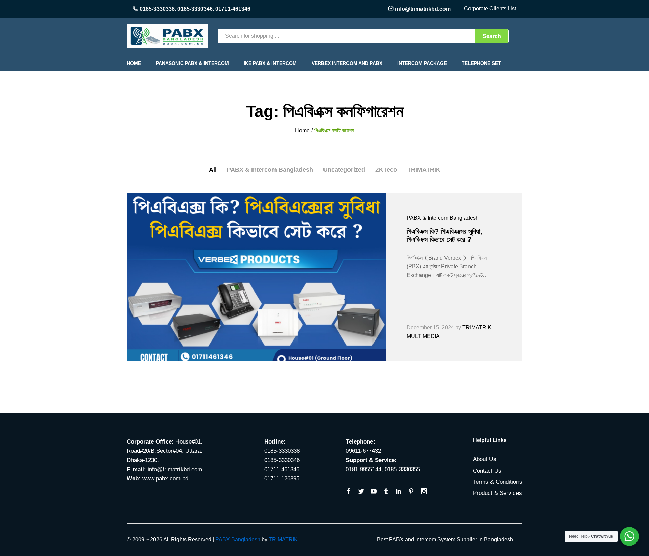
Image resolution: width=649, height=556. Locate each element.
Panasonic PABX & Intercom (192, 63)
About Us (484, 459)
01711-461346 (232, 9)
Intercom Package (422, 63)
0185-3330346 (195, 9)
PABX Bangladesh (237, 539)
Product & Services (497, 493)
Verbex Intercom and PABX (347, 63)
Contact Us (487, 470)
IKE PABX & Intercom (270, 63)
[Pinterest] (411, 492)
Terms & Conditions (497, 482)
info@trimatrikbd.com (423, 9)
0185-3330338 (157, 9)
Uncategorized (344, 169)
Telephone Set (481, 63)
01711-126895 (281, 478)
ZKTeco (386, 169)
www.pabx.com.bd (165, 478)
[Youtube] (373, 492)
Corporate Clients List (490, 8)
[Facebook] (348, 492)
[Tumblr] (386, 492)
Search (492, 36)
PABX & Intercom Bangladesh (270, 169)
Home (134, 63)
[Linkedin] (398, 492)
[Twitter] (361, 492)
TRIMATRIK (423, 169)
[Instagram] (423, 492)
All (213, 169)
